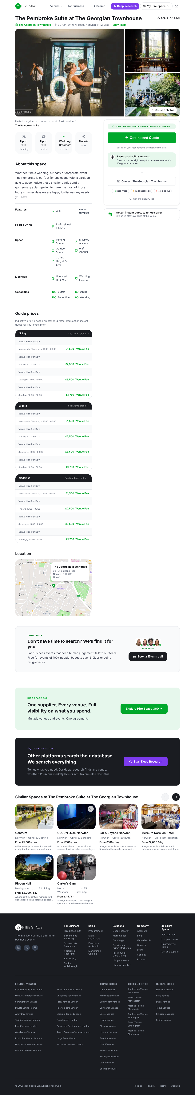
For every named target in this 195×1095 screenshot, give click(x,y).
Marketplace (119, 935)
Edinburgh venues (109, 1008)
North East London (63, 121)
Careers (141, 945)
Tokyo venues (163, 1008)
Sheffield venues (108, 1068)
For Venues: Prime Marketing (122, 946)
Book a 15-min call (150, 656)
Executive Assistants (93, 945)
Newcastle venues (109, 1050)
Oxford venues (107, 1062)
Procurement (95, 930)
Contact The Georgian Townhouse (143, 181)
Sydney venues (163, 1020)
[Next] (176, 797)
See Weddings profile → (77, 478)
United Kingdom (24, 121)
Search (100, 6)
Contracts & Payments (70, 945)
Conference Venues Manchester (138, 991)
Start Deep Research (148, 761)
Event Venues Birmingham (135, 1024)
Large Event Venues (67, 1038)
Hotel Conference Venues (69, 989)
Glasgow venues (108, 1026)
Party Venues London (67, 1001)
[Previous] (165, 797)
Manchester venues (109, 995)
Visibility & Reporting (69, 952)
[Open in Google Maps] (53, 587)
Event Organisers (94, 937)
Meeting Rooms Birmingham (136, 1032)
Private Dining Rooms (26, 1008)
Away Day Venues (24, 1014)
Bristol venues (107, 1014)
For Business (76, 6)
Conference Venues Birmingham (138, 1016)
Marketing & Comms (94, 952)
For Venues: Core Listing (119, 954)
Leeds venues (106, 1020)
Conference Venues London (29, 989)
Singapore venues (165, 1014)
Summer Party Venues (26, 1001)
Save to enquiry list (143, 198)
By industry (70, 958)
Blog (139, 935)
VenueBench (144, 940)
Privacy (151, 1085)
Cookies (175, 1085)
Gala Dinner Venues (25, 1032)
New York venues (164, 989)
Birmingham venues (110, 1001)
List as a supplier (122, 965)
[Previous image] (20, 816)
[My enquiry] (176, 6)
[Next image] (49, 816)
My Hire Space (156, 6)
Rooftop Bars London (67, 1008)
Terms (163, 1085)
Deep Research (127, 6)
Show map (119, 24)
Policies (141, 959)
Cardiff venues (107, 1044)
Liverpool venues (108, 1032)
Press (140, 949)
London (42, 121)
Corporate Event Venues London (73, 1026)
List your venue (121, 960)
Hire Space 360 (72, 930)
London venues (107, 989)
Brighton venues (108, 1038)
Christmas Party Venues (69, 995)
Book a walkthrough (71, 964)
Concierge (118, 940)
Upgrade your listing (168, 945)
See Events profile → (78, 405)
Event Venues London (26, 1026)
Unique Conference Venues (29, 995)
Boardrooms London (67, 1020)
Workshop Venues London (70, 1044)
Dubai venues (163, 1001)
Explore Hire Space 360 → (144, 708)
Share (164, 17)
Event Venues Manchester (135, 999)
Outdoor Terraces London (28, 1050)
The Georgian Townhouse (35, 24)
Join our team (168, 934)
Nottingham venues (110, 1056)
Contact (141, 954)
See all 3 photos (164, 110)
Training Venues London (27, 1020)
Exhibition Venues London (28, 1038)
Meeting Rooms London (69, 1014)
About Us (142, 930)
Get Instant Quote (144, 138)
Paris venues (162, 995)
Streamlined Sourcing (70, 937)
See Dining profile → (78, 333)
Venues (55, 6)
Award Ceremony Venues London (73, 1032)
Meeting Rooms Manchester (136, 1007)
